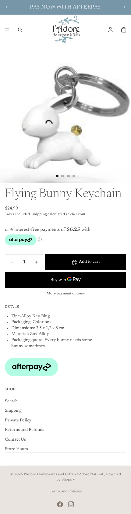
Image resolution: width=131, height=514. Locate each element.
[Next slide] (124, 7)
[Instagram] (71, 504)
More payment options (66, 293)
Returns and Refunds (24, 430)
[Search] (20, 30)
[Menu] (7, 30)
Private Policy (18, 420)
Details (12, 306)
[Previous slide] (6, 7)
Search (11, 401)
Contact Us (15, 440)
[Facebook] (60, 504)
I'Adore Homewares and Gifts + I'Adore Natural (64, 474)
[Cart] (123, 30)
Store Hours (16, 449)
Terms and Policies (66, 491)
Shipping (13, 411)
